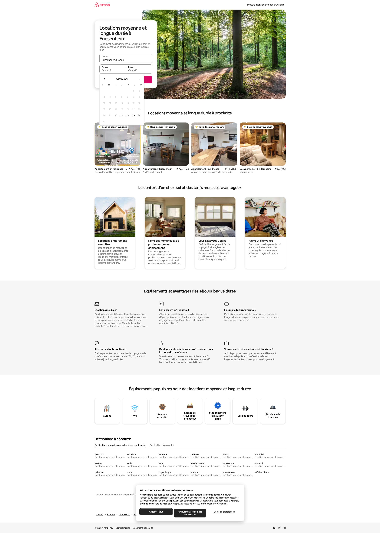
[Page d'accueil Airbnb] (102, 4)
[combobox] (126, 60)
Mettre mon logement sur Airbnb (265, 4)
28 (127, 115)
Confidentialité (123, 528)
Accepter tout (156, 511)
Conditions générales (143, 528)
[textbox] (112, 70)
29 (133, 115)
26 (116, 115)
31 (104, 121)
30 (139, 115)
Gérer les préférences (224, 511)
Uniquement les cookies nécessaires (190, 513)
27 (121, 115)
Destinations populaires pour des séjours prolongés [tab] (120, 445)
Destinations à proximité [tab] (162, 445)
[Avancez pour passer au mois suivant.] (139, 79)
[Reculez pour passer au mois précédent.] (105, 79)
